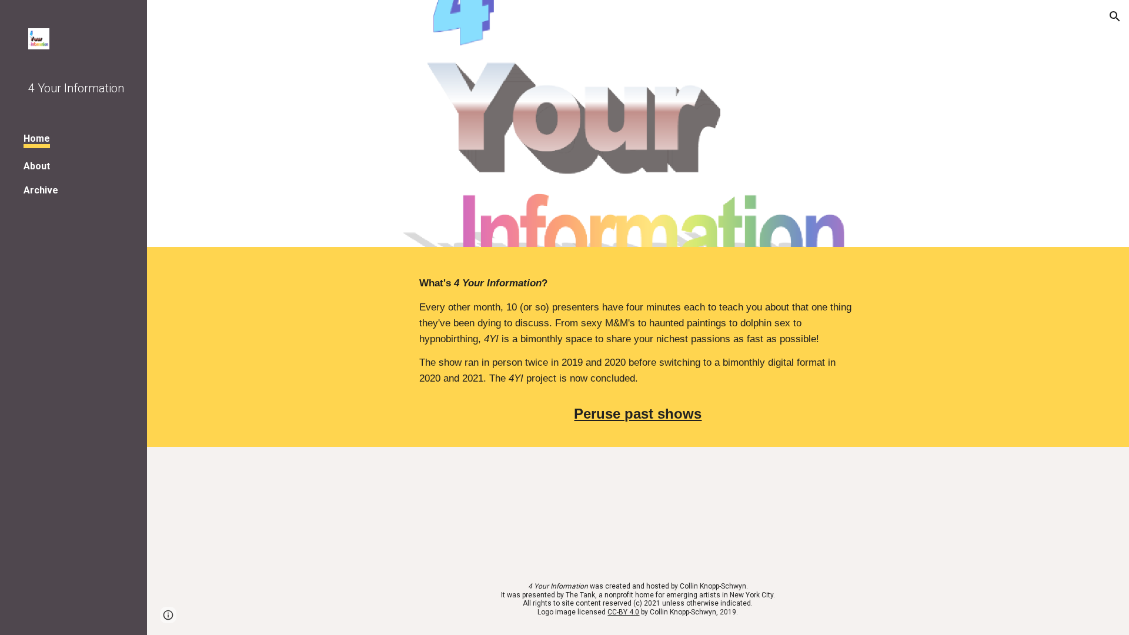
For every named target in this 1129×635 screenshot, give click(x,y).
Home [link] (37, 138)
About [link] (37, 166)
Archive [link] (41, 190)
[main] (638, 331)
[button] (1115, 16)
